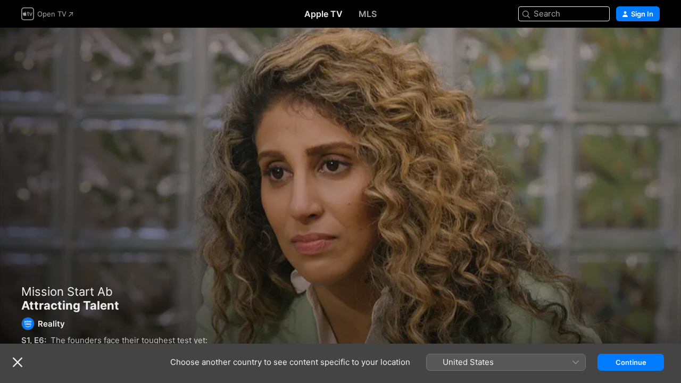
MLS (368, 14)
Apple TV (323, 14)
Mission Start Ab (67, 291)
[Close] (17, 362)
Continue (631, 362)
